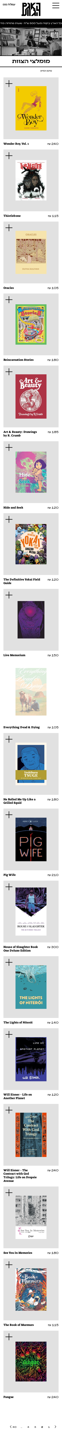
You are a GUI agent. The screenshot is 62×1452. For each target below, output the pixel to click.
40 (14, 1426)
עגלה (9, 4)
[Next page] (10, 1427)
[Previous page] (56, 1427)
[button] (9, 83)
